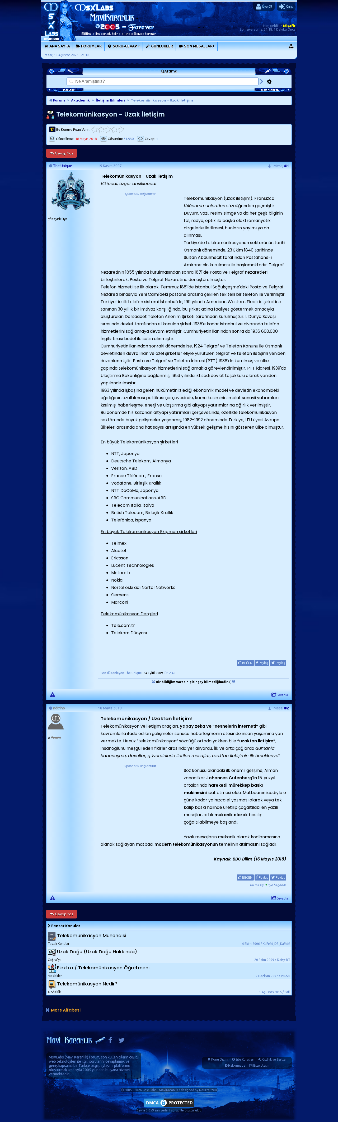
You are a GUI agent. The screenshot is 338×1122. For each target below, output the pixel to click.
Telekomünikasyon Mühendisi (91, 935)
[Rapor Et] (52, 694)
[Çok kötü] (94, 129)
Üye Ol (266, 6)
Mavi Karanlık (76, 1057)
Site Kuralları (245, 1059)
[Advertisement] (140, 229)
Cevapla (282, 695)
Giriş (289, 6)
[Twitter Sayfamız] (121, 1041)
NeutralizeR (208, 1090)
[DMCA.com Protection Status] (169, 1107)
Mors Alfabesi (66, 1010)
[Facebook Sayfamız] (110, 1041)
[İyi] (114, 129)
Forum (58, 100)
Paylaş (263, 663)
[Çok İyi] (121, 129)
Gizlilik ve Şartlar (274, 1059)
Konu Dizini (219, 1059)
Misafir (289, 25)
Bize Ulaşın (261, 1065)
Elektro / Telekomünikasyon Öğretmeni (103, 967)
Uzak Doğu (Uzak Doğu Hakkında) (97, 951)
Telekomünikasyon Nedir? (87, 983)
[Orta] (107, 129)
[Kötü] (101, 129)
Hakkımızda (236, 1065)
